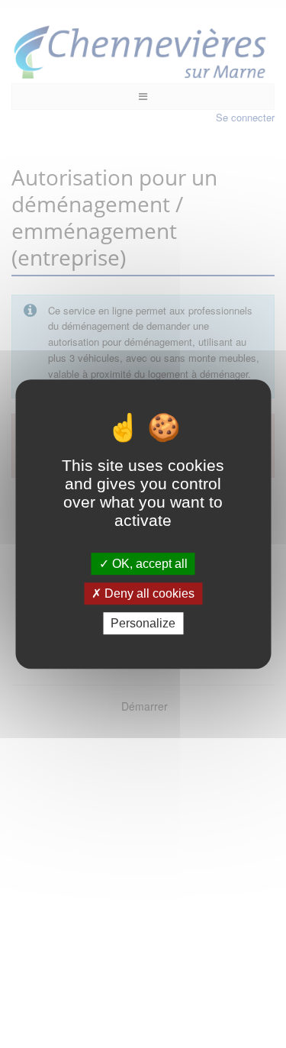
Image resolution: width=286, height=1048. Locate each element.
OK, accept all (148, 563)
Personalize (143, 623)
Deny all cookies (147, 593)
